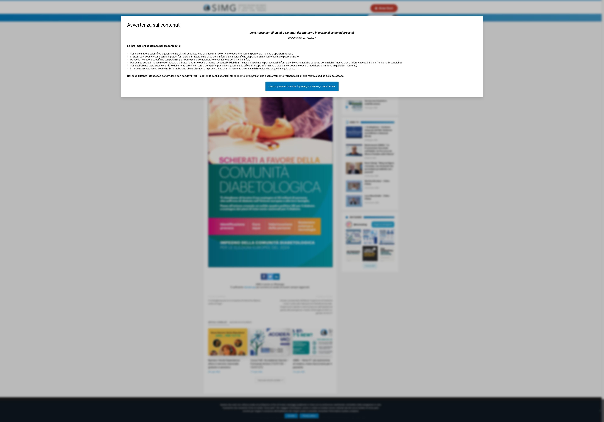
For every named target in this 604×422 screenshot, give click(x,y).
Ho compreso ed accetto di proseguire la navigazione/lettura (302, 86)
